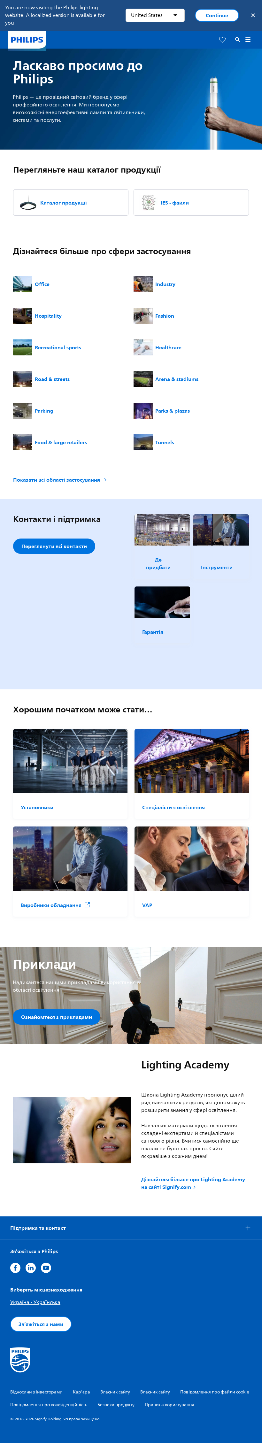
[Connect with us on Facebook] (15, 1268)
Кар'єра (81, 1392)
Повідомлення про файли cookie (214, 1392)
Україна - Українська (35, 1302)
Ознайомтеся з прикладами (56, 1016)
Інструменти (217, 567)
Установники (37, 807)
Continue (217, 15)
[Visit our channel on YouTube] (46, 1268)
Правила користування (169, 1404)
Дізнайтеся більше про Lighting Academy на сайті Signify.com (193, 1183)
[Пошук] (238, 40)
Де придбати (158, 563)
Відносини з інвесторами (36, 1392)
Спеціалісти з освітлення (173, 807)
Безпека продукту (116, 1404)
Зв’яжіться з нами (41, 1324)
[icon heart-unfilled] (222, 40)
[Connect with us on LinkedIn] (31, 1268)
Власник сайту (115, 1392)
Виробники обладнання (51, 905)
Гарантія (152, 632)
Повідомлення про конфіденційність (48, 1404)
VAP (147, 905)
